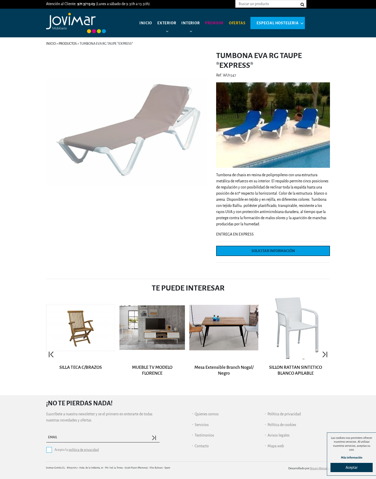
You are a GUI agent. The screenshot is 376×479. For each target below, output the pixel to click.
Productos (68, 44)
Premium (214, 23)
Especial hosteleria (277, 23)
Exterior (166, 23)
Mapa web (276, 446)
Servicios (202, 425)
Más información (351, 457)
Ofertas (237, 23)
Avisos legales (279, 435)
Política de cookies (282, 425)
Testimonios (204, 435)
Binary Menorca (320, 468)
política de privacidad (84, 450)
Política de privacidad (284, 414)
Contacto (202, 446)
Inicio (145, 23)
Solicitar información (273, 251)
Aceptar (352, 467)
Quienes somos (207, 414)
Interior (190, 23)
